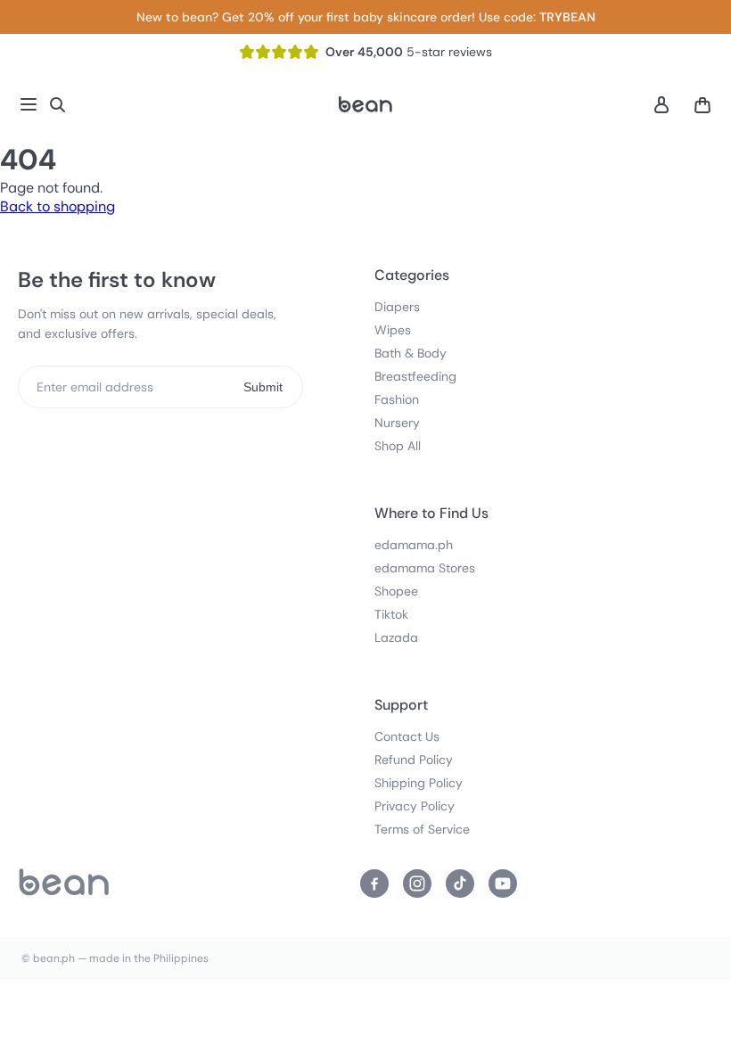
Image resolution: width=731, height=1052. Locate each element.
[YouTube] (503, 883)
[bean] (64, 883)
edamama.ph (413, 545)
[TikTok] (460, 883)
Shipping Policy (418, 783)
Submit (263, 387)
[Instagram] (417, 883)
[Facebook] (374, 883)
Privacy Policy (414, 806)
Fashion (396, 399)
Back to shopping (57, 206)
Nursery (397, 423)
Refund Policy (413, 760)
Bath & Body (410, 353)
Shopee (396, 591)
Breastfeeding (415, 376)
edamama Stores (424, 568)
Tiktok (391, 614)
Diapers (397, 307)
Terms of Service (422, 829)
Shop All (397, 446)
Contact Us (406, 736)
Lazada (396, 637)
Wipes (392, 330)
